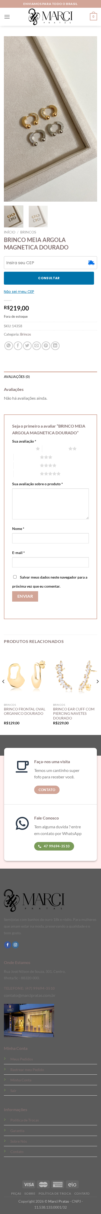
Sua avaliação (24, 441)
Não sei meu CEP (19, 291)
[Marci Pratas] (50, 17)
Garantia (17, 1130)
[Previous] (3, 691)
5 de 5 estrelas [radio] (27, 474)
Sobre (29, 1193)
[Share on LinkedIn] (55, 346)
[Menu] (7, 16)
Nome (18, 528)
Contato (17, 1151)
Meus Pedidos (21, 1059)
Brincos (28, 232)
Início (9, 232)
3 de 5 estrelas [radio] (27, 457)
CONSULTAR (49, 278)
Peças (16, 1193)
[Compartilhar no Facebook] (18, 346)
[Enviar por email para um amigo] (36, 346)
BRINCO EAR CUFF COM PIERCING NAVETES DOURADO (74, 713)
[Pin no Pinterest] (46, 346)
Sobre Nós (18, 1141)
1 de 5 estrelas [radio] (23, 448)
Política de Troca (55, 1193)
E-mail (18, 552)
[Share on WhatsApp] (8, 346)
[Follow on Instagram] (15, 945)
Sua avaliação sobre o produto (37, 484)
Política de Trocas (24, 1120)
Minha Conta (20, 1080)
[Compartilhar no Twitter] (27, 346)
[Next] (97, 691)
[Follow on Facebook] (7, 945)
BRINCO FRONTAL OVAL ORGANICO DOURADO (24, 711)
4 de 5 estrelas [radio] (27, 465)
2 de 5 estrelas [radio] (55, 448)
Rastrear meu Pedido (27, 1069)
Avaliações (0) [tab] (17, 377)
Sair (13, 1090)
